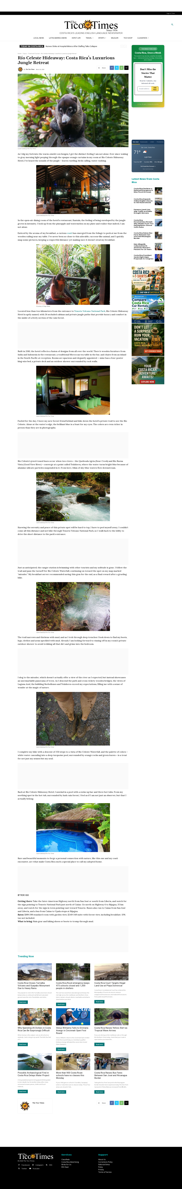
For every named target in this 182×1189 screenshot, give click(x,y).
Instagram (39, 1165)
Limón (152, 142)
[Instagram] (33, 1165)
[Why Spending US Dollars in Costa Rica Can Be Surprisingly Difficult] (35, 1016)
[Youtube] (30, 1168)
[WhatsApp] (121, 68)
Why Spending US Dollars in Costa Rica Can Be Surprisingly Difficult (34, 1029)
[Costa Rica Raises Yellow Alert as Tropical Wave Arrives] (111, 1016)
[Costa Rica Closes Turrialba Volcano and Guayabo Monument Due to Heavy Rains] (35, 971)
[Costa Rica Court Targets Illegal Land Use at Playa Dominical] (111, 971)
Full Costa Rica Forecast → (148, 166)
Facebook (25, 1165)
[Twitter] (117, 68)
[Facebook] (112, 68)
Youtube (36, 1169)
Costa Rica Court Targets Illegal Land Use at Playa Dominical (109, 984)
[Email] (126, 68)
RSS (50, 1165)
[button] (172, 24)
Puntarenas (160, 142)
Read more (22, 1002)
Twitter (24, 1169)
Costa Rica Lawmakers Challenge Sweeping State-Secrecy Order (73, 46)
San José (136, 142)
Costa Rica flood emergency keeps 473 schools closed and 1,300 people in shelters (73, 986)
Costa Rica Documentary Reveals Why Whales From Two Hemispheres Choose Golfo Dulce (144, 223)
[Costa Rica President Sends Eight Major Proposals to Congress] (158, 257)
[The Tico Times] (21, 69)
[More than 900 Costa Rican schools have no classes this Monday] (73, 1061)
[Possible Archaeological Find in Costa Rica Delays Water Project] (35, 1061)
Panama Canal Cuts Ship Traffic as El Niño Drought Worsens (143, 211)
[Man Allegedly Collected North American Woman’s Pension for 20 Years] (158, 246)
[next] (125, 46)
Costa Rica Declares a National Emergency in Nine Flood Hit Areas (143, 190)
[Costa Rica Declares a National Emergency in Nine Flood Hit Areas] (158, 191)
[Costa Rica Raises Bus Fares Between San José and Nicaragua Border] (111, 1061)
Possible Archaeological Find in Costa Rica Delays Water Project (33, 1074)
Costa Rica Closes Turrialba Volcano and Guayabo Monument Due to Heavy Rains (34, 986)
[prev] (122, 46)
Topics (25, 53)
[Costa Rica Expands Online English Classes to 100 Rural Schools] (158, 201)
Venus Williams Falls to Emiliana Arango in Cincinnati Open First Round (72, 1030)
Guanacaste (143, 142)
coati (69, 233)
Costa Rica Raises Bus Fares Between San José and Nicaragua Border (110, 1075)
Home (19, 53)
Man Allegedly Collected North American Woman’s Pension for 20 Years (142, 246)
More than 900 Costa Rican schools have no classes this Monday (70, 1075)
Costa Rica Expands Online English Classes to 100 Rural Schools (143, 200)
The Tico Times (30, 69)
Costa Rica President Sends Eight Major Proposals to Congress (143, 257)
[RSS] (46, 1165)
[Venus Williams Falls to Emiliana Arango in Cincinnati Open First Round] (73, 1016)
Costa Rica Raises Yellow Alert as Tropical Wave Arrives (110, 1029)
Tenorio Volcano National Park (89, 311)
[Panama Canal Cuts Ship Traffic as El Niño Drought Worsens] (158, 212)
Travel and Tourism (34, 53)
